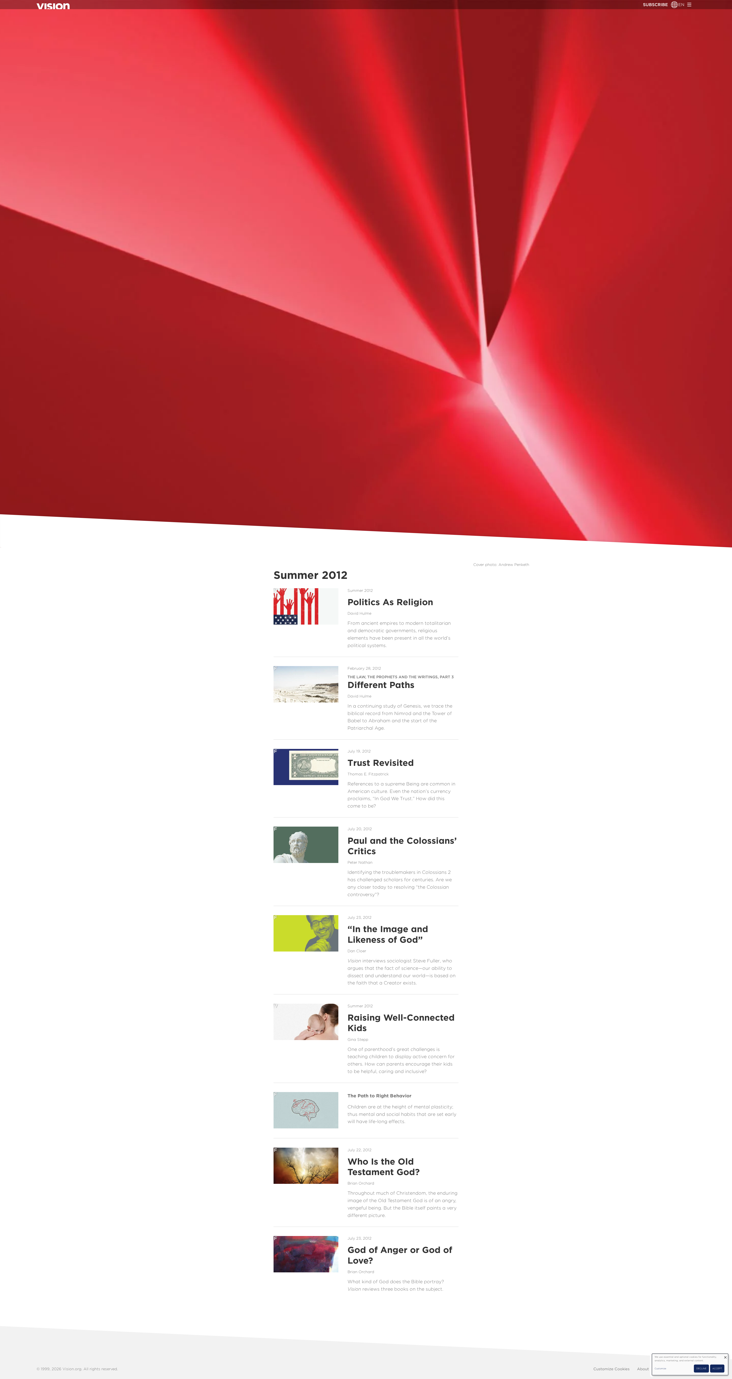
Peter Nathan (360, 862)
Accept (717, 1368)
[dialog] (690, 1364)
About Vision (649, 1369)
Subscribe (655, 4)
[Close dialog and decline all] (725, 1356)
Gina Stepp (358, 1039)
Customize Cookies (611, 1369)
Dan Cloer (357, 951)
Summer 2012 (360, 590)
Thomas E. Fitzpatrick (368, 774)
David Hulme (359, 613)
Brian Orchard (361, 1183)
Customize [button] (660, 1368)
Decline (701, 1368)
